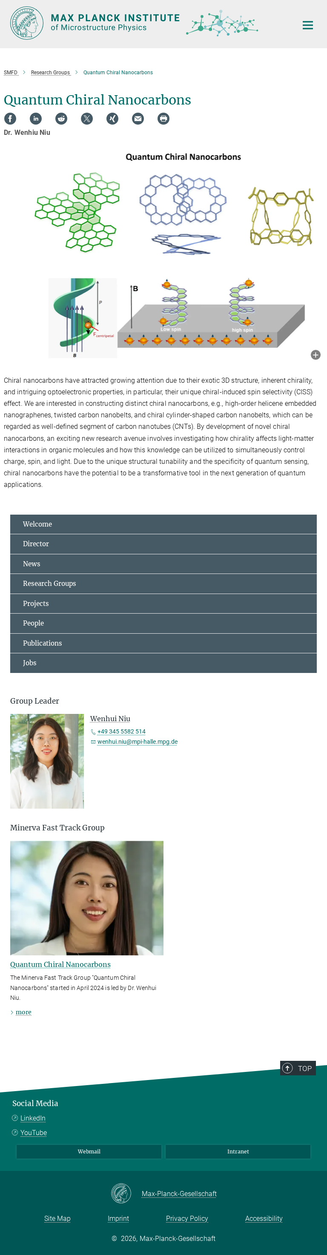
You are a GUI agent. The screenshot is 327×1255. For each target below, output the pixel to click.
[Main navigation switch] (307, 25)
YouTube (33, 1133)
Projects (36, 604)
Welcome (37, 524)
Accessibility (264, 1218)
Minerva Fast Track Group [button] (57, 828)
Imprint (118, 1218)
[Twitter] (86, 118)
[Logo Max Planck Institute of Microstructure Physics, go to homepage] (148, 23)
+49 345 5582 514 (122, 731)
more (24, 1012)
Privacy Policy (187, 1218)
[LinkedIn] (35, 118)
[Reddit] (61, 118)
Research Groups (49, 583)
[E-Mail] (138, 118)
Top (305, 1068)
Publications (42, 643)
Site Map (57, 1218)
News (31, 564)
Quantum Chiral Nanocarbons (60, 964)
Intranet (238, 1151)
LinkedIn (33, 1118)
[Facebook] (10, 118)
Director (36, 544)
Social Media (35, 1103)
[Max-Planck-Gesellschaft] (126, 1194)
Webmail (89, 1151)
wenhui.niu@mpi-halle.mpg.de (138, 741)
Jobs (30, 663)
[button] (315, 355)
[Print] (163, 118)
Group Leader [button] (34, 701)
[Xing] (112, 118)
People (33, 623)
